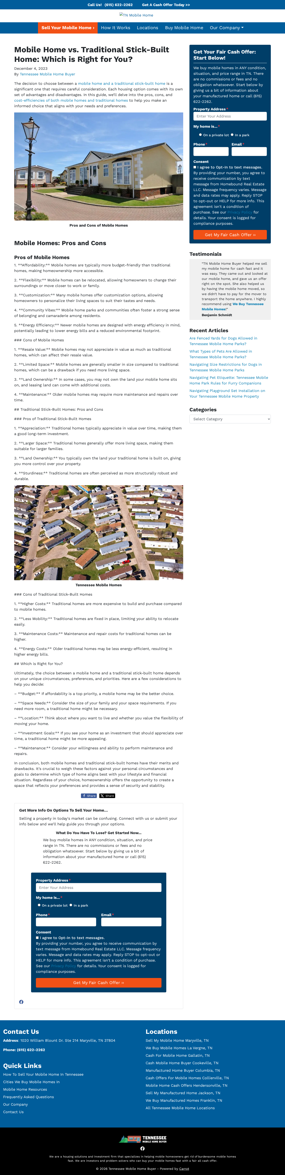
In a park (81, 905)
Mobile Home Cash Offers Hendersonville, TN (186, 1085)
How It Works (115, 27)
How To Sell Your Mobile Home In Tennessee (43, 1074)
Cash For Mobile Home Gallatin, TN (178, 1055)
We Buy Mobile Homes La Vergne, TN (179, 1048)
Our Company (225, 27)
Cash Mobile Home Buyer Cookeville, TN (182, 1063)
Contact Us (13, 1112)
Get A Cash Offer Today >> (166, 4)
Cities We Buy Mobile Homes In (31, 1082)
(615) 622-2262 (119, 4)
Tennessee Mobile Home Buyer (47, 74)
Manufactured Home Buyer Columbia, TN (183, 1070)
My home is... (49, 897)
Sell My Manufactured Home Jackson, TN (183, 1093)
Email (107, 915)
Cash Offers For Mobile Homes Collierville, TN (187, 1078)
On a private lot (55, 905)
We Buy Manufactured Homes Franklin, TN (184, 1100)
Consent (43, 932)
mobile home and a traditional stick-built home (121, 83)
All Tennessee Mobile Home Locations (180, 1108)
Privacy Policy (63, 966)
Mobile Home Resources (25, 1089)
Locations (147, 27)
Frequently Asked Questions (28, 1097)
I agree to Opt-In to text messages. (72, 938)
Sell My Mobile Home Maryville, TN (177, 1040)
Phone (43, 915)
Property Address (53, 880)
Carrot (184, 1169)
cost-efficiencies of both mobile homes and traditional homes (71, 100)
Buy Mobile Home (184, 27)
